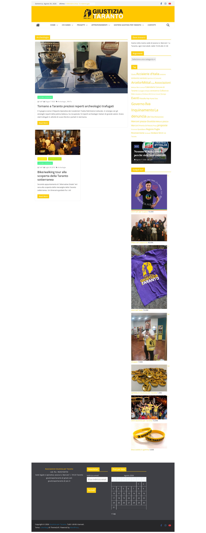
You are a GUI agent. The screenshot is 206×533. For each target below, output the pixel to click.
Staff (40, 102)
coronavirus (154, 91)
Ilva (147, 103)
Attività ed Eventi (55, 159)
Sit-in (161, 132)
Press (155, 126)
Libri (149, 116)
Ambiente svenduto (139, 78)
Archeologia (62, 102)
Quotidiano (142, 129)
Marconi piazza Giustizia (143, 121)
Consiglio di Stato (143, 91)
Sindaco (154, 132)
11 (119, 493)
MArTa (69, 102)
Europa (163, 94)
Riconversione (137, 132)
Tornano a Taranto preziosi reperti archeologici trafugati (75, 106)
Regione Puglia (153, 129)
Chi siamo (66, 25)
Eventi (135, 98)
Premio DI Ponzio (146, 125)
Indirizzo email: (93, 475)
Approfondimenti (99, 25)
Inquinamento (142, 110)
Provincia (134, 129)
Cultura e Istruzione (45, 97)
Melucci (159, 121)
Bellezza (133, 87)
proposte (162, 125)
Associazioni (163, 83)
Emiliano (145, 94)
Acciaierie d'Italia (147, 74)
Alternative (42, 159)
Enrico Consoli (155, 94)
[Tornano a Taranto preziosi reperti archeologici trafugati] (81, 67)
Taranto (133, 136)
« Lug (113, 514)
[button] (56, 25)
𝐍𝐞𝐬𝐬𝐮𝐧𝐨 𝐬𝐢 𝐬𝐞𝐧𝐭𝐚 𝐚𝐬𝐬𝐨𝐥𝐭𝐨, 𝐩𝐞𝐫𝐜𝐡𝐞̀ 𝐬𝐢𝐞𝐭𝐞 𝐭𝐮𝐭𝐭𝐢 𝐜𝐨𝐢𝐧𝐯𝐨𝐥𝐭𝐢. (150, 153)
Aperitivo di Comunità (154, 78)
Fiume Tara (154, 98)
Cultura (163, 90)
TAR (165, 133)
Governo (138, 104)
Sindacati (147, 133)
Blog (136, 146)
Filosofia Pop (144, 98)
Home (52, 25)
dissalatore (138, 94)
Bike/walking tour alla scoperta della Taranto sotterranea (52, 175)
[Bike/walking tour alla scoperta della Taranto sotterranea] (57, 142)
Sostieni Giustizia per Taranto (127, 25)
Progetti (81, 25)
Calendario (150, 87)
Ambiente (163, 74)
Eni (150, 94)
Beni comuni (141, 87)
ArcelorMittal (141, 82)
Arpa (152, 83)
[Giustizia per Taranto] (38, 25)
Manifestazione (157, 117)
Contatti (152, 25)
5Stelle (133, 74)
